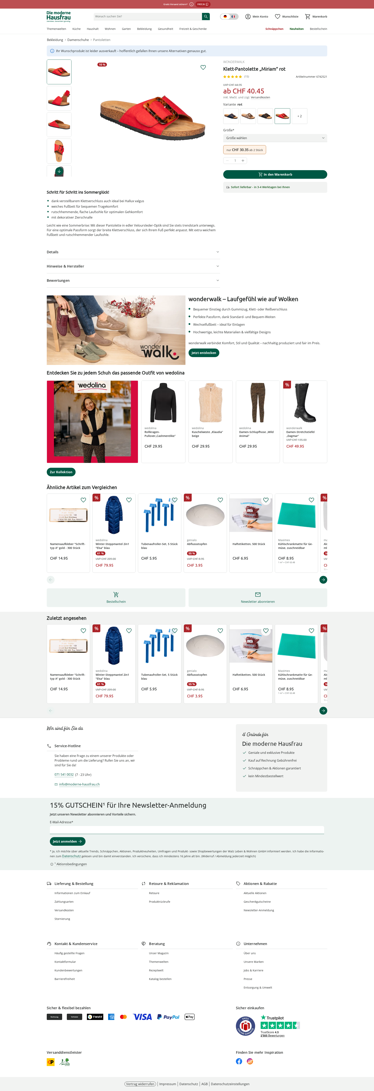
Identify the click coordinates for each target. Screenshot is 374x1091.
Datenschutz (71, 856)
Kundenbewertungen (68, 970)
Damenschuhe (78, 40)
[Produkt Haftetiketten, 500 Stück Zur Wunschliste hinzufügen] (266, 500)
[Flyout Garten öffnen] (132, 29)
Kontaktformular (65, 962)
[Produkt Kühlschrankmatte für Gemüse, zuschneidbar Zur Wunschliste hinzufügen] (311, 500)
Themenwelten (56, 29)
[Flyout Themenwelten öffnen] (67, 29)
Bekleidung (144, 29)
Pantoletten (101, 40)
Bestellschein (318, 29)
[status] (147, 16)
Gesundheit (165, 29)
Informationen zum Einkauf (72, 893)
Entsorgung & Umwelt (258, 987)
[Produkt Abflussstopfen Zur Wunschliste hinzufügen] (220, 500)
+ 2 (299, 116)
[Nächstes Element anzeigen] (59, 171)
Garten (126, 29)
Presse (248, 979)
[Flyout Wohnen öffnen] (117, 29)
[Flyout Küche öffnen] (82, 29)
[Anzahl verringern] (227, 160)
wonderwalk (233, 62)
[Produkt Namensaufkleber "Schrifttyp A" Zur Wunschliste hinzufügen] (83, 500)
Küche (76, 29)
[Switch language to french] (229, 16)
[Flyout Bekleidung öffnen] (153, 29)
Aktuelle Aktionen (255, 893)
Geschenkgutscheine (257, 901)
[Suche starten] (206, 16)
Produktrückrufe (159, 901)
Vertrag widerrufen (140, 1084)
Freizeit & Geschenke (193, 29)
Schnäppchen (274, 29)
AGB (204, 1084)
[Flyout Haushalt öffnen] (100, 29)
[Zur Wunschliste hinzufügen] (203, 67)
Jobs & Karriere (253, 970)
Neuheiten (297, 29)
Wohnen (110, 29)
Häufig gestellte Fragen (70, 953)
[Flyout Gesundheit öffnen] (174, 29)
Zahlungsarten (64, 901)
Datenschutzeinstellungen (230, 1084)
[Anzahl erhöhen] (243, 160)
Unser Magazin (159, 953)
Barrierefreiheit (65, 979)
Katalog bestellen (160, 979)
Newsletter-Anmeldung (259, 910)
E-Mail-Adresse (60, 822)
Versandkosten (64, 910)
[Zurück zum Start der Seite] (369, 1063)
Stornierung (62, 919)
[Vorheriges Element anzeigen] (51, 580)
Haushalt (93, 29)
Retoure (154, 893)
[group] (152, 118)
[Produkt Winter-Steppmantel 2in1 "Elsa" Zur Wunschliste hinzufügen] (129, 500)
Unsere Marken (254, 962)
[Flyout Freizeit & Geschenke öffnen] (208, 29)
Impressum (167, 1084)
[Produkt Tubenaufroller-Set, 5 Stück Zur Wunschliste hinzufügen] (175, 500)
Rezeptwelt (156, 970)
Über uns (250, 953)
